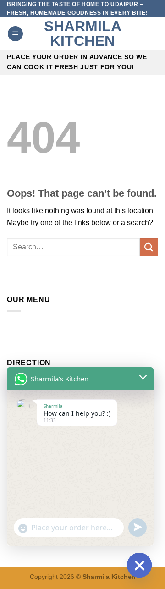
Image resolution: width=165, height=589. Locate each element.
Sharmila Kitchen (82, 33)
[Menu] (15, 33)
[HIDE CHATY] (139, 565)
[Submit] (149, 247)
